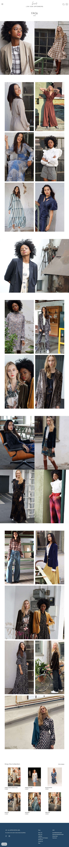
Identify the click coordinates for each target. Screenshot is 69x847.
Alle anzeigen (61, 764)
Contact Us (40, 841)
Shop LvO (40, 834)
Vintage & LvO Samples (43, 838)
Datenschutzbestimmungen (58, 834)
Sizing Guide (55, 836)
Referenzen (40, 839)
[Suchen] (63, 4)
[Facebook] (6, 836)
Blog (39, 843)
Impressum (54, 838)
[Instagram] (9, 836)
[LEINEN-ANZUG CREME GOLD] (14, 776)
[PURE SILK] (54, 801)
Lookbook (40, 836)
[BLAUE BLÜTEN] (54, 776)
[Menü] (2, 4)
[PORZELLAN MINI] (34, 776)
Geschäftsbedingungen (57, 832)
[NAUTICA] (14, 801)
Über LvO (40, 832)
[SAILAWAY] (34, 801)
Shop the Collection (12, 764)
